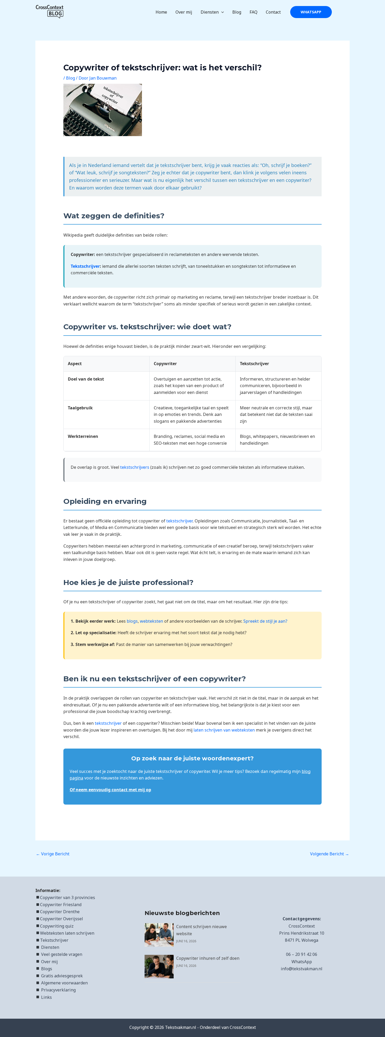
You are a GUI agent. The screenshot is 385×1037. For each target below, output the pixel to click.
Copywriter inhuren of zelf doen (207, 958)
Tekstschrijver (85, 266)
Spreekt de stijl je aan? (265, 621)
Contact (273, 12)
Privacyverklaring (58, 990)
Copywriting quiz (57, 926)
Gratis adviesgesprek (62, 976)
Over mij (183, 12)
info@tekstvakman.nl (301, 969)
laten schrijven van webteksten (224, 730)
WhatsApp (302, 961)
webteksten (151, 621)
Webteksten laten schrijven (67, 933)
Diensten (210, 12)
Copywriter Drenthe (60, 912)
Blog (236, 12)
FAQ (253, 12)
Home (161, 12)
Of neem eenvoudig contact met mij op (110, 790)
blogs (132, 621)
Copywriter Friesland (60, 904)
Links (46, 997)
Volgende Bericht (329, 854)
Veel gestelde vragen (61, 954)
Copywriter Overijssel (61, 919)
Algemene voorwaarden (64, 983)
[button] (221, 12)
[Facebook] (347, 12)
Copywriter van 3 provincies (67, 897)
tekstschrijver (179, 521)
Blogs (46, 969)
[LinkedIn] (339, 12)
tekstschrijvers (134, 467)
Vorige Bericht (52, 854)
